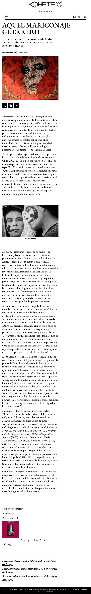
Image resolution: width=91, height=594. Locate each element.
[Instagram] (84, 17)
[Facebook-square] (74, 17)
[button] (6, 17)
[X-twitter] (79, 17)
